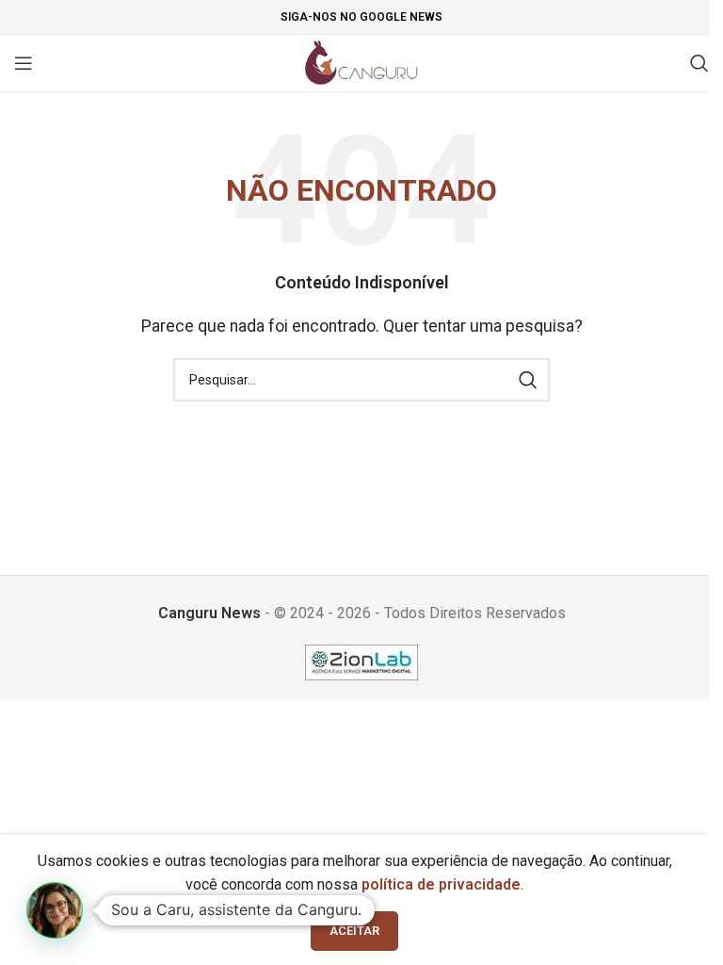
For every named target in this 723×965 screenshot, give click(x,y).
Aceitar (354, 931)
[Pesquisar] (699, 63)
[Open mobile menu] (23, 63)
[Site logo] (362, 62)
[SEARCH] (528, 379)
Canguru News (209, 613)
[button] (54, 910)
